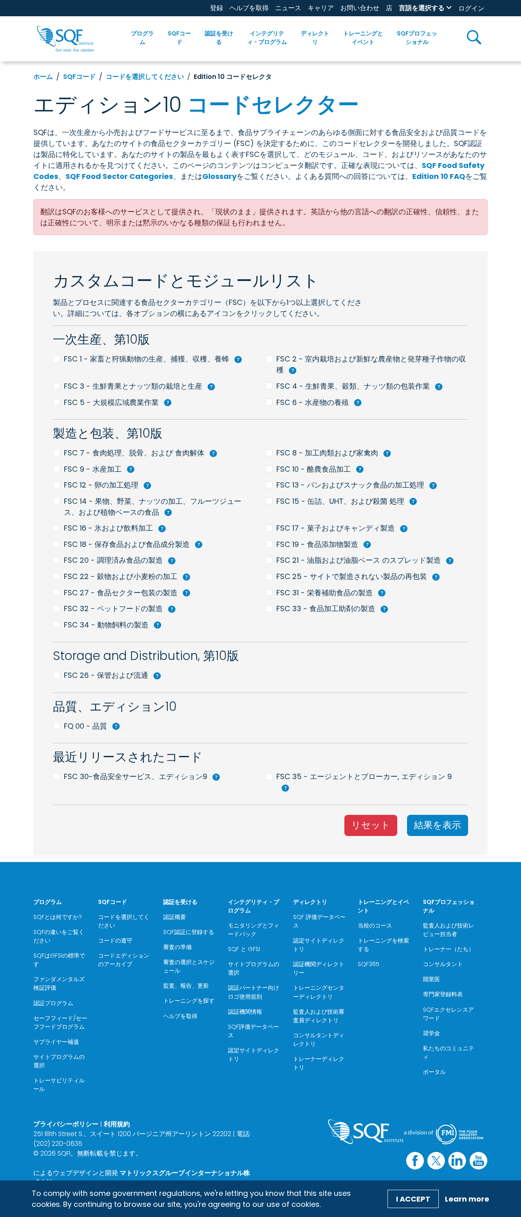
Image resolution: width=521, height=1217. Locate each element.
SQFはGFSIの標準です (59, 959)
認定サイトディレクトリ (253, 1054)
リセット (370, 825)
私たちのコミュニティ (448, 1052)
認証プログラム (53, 1003)
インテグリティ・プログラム (267, 37)
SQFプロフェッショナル (417, 37)
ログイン (471, 8)
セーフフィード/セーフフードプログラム (60, 1022)
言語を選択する (421, 8)
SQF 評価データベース (319, 921)
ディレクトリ (315, 37)
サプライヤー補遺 (56, 1042)
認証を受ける (219, 37)
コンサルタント (443, 964)
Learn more (467, 1199)
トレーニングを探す (189, 1001)
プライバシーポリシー (66, 1124)
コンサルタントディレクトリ (318, 1039)
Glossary (219, 176)
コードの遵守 (115, 940)
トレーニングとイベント (363, 37)
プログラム (142, 37)
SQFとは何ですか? (57, 917)
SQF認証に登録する (188, 932)
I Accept (413, 1199)
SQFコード (179, 37)
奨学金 (431, 1033)
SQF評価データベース (253, 1031)
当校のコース (375, 925)
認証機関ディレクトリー (318, 968)
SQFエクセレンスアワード (448, 1014)
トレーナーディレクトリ (318, 1063)
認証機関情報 (245, 1012)
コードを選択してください (145, 76)
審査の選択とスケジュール (189, 966)
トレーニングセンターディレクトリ (318, 992)
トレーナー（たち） (448, 949)
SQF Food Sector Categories (119, 176)
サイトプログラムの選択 (59, 1061)
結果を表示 (437, 825)
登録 (216, 8)
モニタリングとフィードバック (253, 929)
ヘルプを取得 (249, 8)
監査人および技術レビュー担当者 (448, 929)
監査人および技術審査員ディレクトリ (318, 1016)
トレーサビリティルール (59, 1084)
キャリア (321, 8)
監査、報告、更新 (186, 986)
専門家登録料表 (443, 994)
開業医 (431, 979)
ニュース (288, 8)
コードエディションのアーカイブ (123, 959)
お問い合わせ (359, 8)
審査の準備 (177, 947)
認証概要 (174, 917)
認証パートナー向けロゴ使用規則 (253, 992)
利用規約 (117, 1124)
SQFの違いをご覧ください (58, 936)
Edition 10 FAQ (438, 176)
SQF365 (368, 964)
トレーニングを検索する (383, 944)
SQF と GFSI (244, 949)
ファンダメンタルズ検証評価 (59, 983)
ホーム (43, 76)
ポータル (434, 1072)
